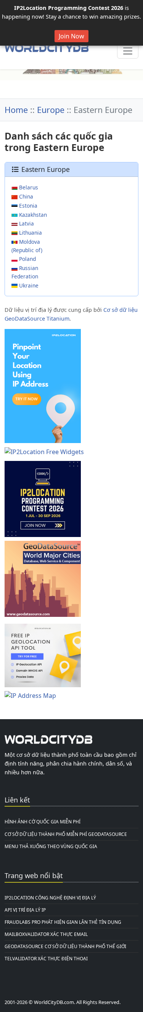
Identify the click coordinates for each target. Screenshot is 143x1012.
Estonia (27, 205)
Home (16, 109)
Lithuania (30, 232)
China (25, 196)
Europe (50, 109)
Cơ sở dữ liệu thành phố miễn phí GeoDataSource (66, 834)
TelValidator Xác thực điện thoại (46, 958)
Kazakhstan (32, 214)
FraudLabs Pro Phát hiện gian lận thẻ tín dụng (63, 922)
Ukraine (28, 285)
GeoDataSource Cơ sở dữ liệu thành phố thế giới (65, 946)
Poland (27, 258)
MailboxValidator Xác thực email (46, 934)
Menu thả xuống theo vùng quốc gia (51, 846)
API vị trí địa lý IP (25, 910)
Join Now (71, 36)
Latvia (26, 223)
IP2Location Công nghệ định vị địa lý (50, 897)
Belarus (28, 187)
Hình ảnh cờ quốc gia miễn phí (42, 821)
